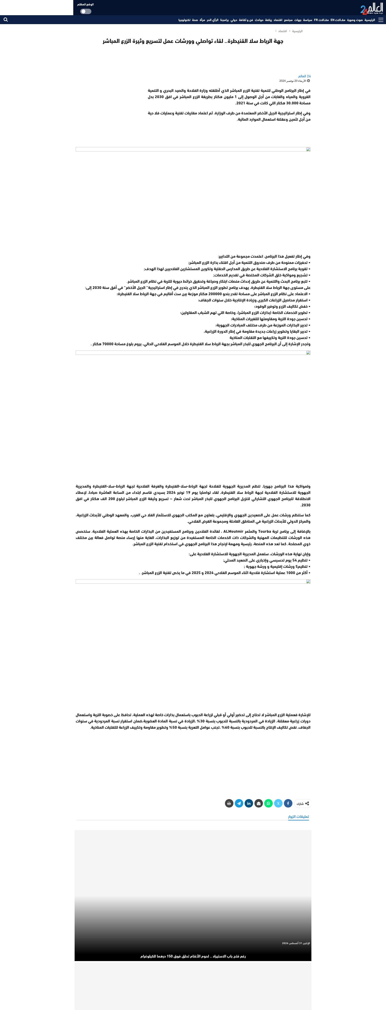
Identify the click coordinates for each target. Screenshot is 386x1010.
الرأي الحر (212, 20)
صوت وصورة (355, 20)
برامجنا (224, 20)
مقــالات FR (321, 20)
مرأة (202, 20)
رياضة (268, 20)
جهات (297, 20)
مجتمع (288, 20)
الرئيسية (370, 20)
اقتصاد (278, 20)
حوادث (259, 20)
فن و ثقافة (246, 20)
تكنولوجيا (184, 20)
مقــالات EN (338, 20)
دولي (234, 20)
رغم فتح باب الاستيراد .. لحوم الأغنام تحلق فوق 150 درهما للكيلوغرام (193, 956)
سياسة (307, 20)
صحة (195, 20)
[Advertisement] (107, 115)
